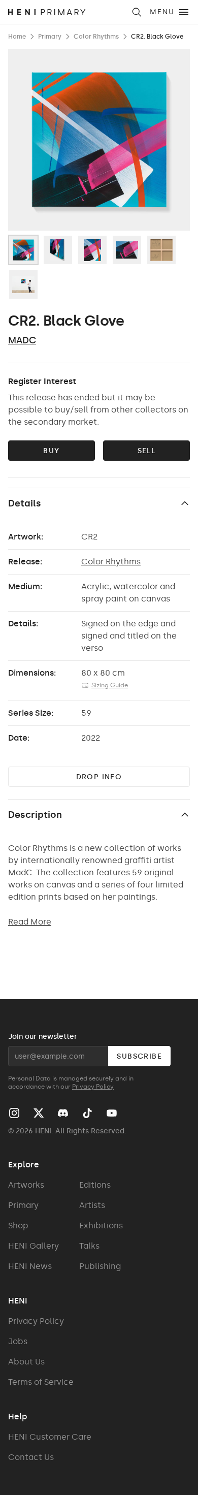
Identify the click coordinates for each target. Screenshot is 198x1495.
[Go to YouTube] (112, 1113)
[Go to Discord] (63, 1113)
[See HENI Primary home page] (66, 12)
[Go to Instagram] (14, 1113)
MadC (22, 340)
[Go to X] (38, 1113)
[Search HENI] (136, 12)
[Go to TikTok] (87, 1113)
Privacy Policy (93, 1086)
